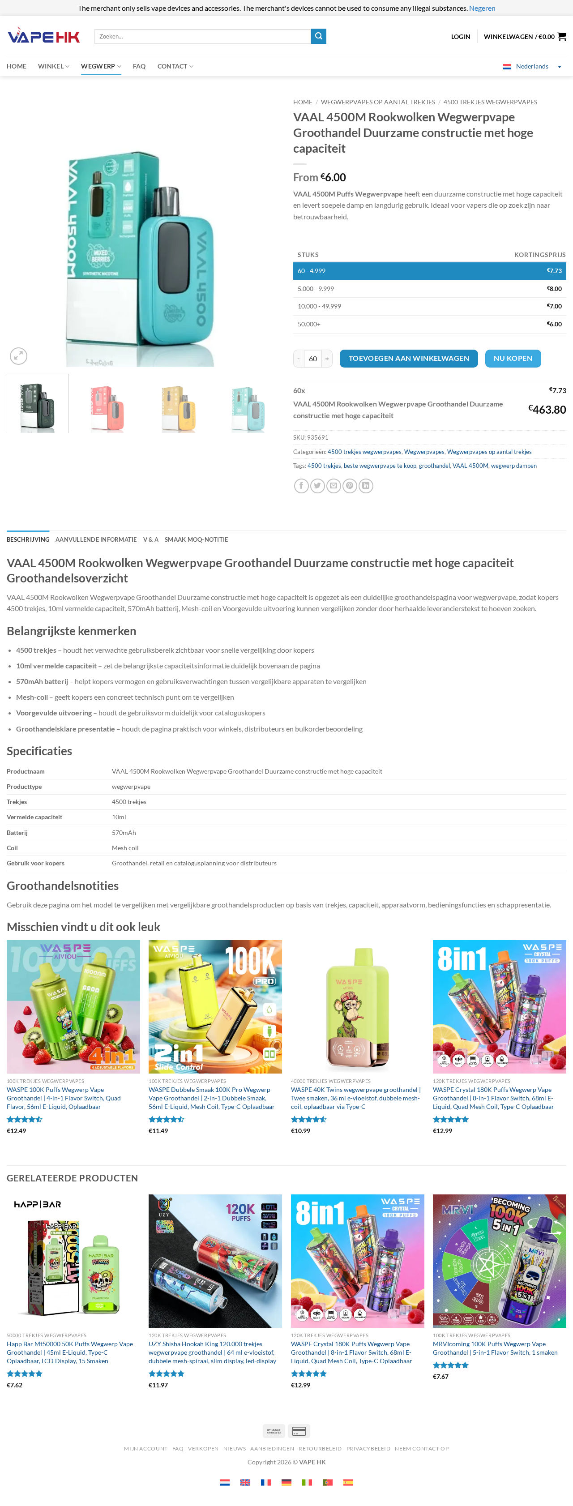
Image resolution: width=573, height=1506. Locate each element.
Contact (173, 66)
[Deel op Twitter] (317, 486)
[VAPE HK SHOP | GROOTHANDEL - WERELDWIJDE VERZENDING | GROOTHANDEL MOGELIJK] (44, 36)
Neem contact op (422, 1448)
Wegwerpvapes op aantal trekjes (378, 102)
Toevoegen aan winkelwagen (409, 358)
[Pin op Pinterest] (349, 486)
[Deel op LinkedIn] (366, 486)
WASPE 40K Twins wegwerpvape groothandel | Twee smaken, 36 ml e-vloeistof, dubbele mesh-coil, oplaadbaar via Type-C (356, 1098)
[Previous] (23, 230)
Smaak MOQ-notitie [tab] (196, 539)
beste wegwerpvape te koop (380, 465)
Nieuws (234, 1448)
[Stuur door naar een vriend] (333, 486)
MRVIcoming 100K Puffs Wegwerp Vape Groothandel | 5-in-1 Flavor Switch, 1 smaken (495, 1348)
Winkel (51, 66)
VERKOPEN (203, 1448)
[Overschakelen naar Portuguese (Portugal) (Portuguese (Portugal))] (327, 1482)
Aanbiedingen (272, 1448)
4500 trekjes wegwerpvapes (490, 102)
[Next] (263, 230)
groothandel (434, 465)
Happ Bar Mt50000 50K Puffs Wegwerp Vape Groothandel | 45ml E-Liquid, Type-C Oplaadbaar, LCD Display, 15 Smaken (70, 1352)
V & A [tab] (150, 539)
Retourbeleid (320, 1448)
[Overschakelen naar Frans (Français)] (266, 1482)
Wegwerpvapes (424, 451)
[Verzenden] (318, 36)
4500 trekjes (324, 465)
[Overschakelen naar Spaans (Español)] (348, 1482)
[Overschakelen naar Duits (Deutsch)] (286, 1482)
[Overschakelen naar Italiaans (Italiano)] (307, 1482)
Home (16, 66)
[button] (525, 36)
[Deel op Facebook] (301, 486)
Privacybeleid (368, 1448)
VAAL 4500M (470, 465)
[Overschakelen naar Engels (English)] (245, 1482)
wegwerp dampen (514, 465)
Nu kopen (513, 358)
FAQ (139, 66)
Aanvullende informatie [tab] (96, 539)
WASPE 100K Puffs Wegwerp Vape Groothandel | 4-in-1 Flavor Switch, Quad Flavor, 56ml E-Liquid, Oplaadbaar (64, 1098)
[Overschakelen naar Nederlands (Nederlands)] (224, 1482)
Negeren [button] (482, 8)
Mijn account (145, 1448)
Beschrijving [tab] (28, 539)
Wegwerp (98, 66)
